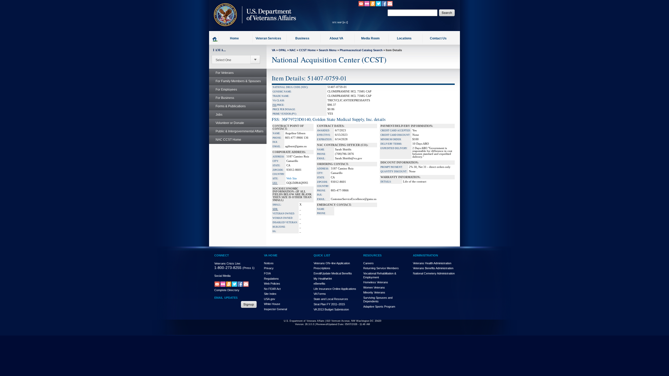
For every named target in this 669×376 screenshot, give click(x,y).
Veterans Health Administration (432, 263)
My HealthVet (323, 278)
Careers (368, 263)
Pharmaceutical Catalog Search (361, 50)
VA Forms (320, 293)
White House (272, 304)
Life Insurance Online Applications (335, 288)
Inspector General (275, 309)
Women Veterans (374, 287)
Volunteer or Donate (230, 123)
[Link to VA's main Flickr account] (367, 5)
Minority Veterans (374, 292)
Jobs (219, 114)
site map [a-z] (340, 22)
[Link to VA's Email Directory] (390, 5)
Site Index (270, 293)
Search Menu (328, 50)
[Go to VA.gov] (253, 29)
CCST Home (307, 50)
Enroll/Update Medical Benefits (333, 273)
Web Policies (272, 283)
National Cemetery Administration (434, 273)
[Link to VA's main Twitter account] (378, 5)
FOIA (267, 273)
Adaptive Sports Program (379, 306)
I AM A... (219, 50)
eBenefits (319, 283)
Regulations (271, 278)
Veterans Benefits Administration (433, 268)
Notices (269, 263)
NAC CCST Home (228, 140)
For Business (225, 98)
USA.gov (269, 299)
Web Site (291, 178)
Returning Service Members (381, 268)
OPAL (282, 50)
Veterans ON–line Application (332, 263)
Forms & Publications (231, 106)
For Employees (226, 89)
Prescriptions (322, 268)
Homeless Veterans (375, 282)
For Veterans (225, 73)
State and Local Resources (331, 299)
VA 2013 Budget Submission (331, 309)
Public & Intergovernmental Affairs (239, 131)
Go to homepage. (215, 39)
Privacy (269, 268)
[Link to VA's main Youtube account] (361, 5)
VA (273, 50)
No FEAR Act (272, 288)
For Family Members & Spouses (238, 81)
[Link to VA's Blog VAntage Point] (373, 5)
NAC (293, 50)
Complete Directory (226, 290)
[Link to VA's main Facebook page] (384, 5)
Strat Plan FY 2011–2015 (329, 304)
